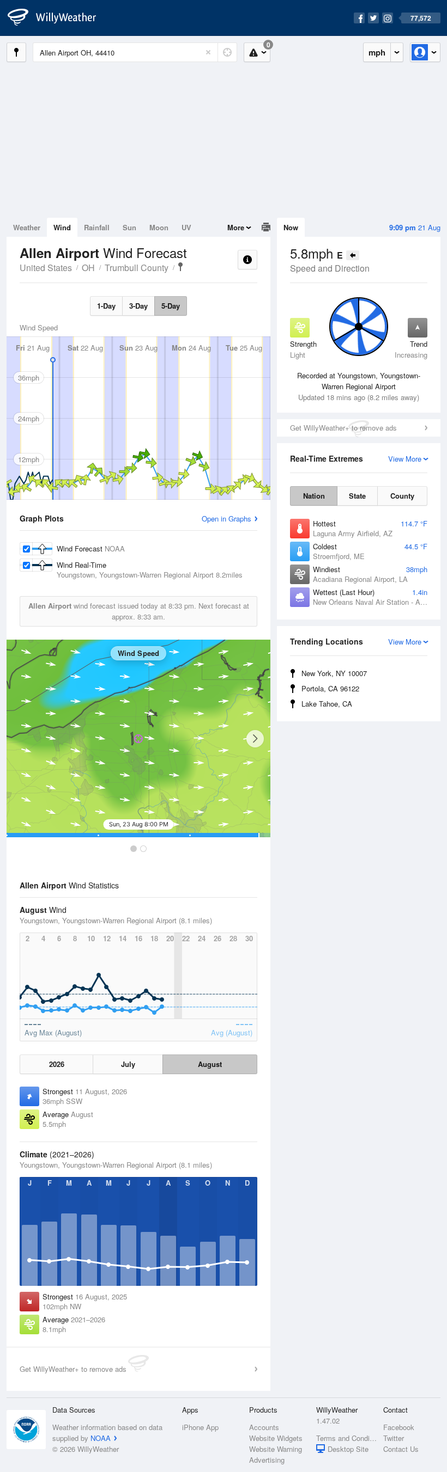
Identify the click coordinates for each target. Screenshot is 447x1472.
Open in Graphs (226, 518)
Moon (158, 227)
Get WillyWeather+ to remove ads (343, 427)
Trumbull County (136, 267)
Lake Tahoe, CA (326, 703)
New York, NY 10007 (334, 673)
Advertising (267, 1460)
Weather (26, 227)
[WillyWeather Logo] (58, 18)
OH (88, 267)
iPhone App (200, 1427)
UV (186, 227)
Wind (62, 227)
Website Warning (275, 1449)
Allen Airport (180, 266)
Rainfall (97, 227)
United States (46, 267)
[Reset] (208, 52)
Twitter (393, 1438)
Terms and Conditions (346, 1438)
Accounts (264, 1427)
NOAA (100, 1438)
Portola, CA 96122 (330, 688)
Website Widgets (276, 1438)
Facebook (398, 1427)
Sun (129, 227)
